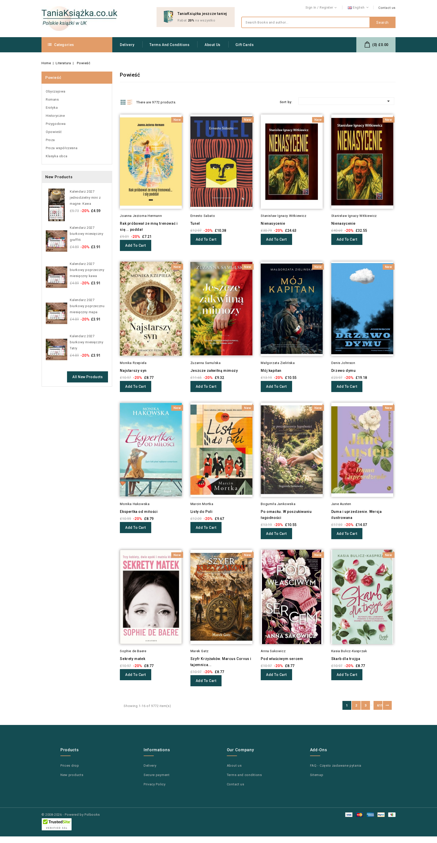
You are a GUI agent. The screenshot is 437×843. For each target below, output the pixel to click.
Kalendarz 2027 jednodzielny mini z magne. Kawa (85, 198)
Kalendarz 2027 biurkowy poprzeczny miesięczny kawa (87, 270)
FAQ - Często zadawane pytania (335, 765)
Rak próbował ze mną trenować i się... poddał (149, 226)
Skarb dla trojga (345, 659)
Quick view (113, 128)
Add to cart (135, 245)
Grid (122, 102)
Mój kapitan (271, 371)
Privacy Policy (155, 784)
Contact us (387, 8)
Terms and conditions (169, 45)
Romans (52, 99)
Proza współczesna (61, 148)
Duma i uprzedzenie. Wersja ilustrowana (356, 515)
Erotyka (52, 107)
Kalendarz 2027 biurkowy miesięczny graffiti (86, 234)
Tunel (195, 223)
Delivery (127, 45)
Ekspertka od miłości (139, 512)
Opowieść (54, 132)
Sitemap (316, 775)
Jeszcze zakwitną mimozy (214, 371)
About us (213, 45)
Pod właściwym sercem (282, 659)
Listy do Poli (201, 512)
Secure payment (157, 775)
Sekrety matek (132, 659)
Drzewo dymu (343, 371)
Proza (50, 140)
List (130, 102)
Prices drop (69, 765)
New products (71, 775)
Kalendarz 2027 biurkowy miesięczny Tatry (86, 342)
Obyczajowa (55, 91)
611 (379, 705)
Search (382, 22)
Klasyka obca (56, 156)
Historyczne (55, 116)
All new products (87, 377)
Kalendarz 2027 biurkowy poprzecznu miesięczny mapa (87, 306)
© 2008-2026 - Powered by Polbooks (70, 814)
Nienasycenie (273, 223)
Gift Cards (244, 45)
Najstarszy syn (133, 371)
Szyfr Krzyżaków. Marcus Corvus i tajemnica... (220, 662)
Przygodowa (56, 124)
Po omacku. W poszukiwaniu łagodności (286, 515)
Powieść (53, 77)
